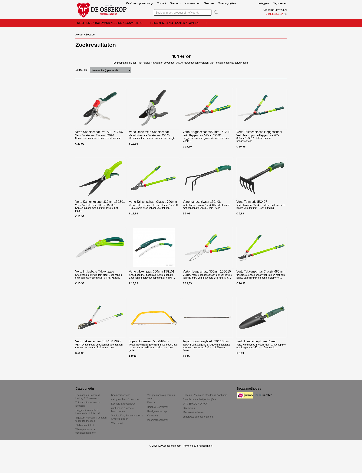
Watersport (117, 423)
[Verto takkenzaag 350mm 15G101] (154, 247)
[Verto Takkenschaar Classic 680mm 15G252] (261, 247)
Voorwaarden (192, 3)
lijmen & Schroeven (157, 406)
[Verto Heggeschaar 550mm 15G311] (208, 108)
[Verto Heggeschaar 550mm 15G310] (208, 247)
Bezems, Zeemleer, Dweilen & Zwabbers (205, 395)
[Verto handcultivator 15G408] (208, 177)
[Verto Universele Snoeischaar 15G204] (154, 108)
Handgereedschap (157, 411)
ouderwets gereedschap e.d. (198, 416)
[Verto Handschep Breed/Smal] (261, 317)
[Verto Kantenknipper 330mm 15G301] (100, 177)
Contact (161, 3)
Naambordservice (120, 395)
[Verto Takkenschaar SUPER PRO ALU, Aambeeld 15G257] (100, 317)
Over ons (175, 3)
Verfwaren (152, 415)
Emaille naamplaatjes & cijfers (199, 399)
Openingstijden (227, 3)
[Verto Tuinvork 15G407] (261, 177)
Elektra (151, 402)
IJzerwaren (189, 408)
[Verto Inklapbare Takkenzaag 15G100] (100, 247)
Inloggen (263, 3)
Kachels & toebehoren (123, 403)
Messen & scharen (193, 412)
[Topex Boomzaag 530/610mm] (154, 317)
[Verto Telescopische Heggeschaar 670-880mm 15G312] (261, 108)
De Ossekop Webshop (139, 3)
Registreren (280, 3)
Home (79, 34)
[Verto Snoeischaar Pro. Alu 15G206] (100, 108)
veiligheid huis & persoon (125, 399)
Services (209, 3)
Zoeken (215, 12)
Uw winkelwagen (275, 9)
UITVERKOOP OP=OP (196, 403)
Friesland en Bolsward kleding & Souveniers (108, 22)
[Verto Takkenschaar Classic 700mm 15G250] (154, 177)
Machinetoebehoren (157, 419)
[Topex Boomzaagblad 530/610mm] (208, 317)
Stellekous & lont (84, 425)
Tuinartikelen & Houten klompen (174, 22)
